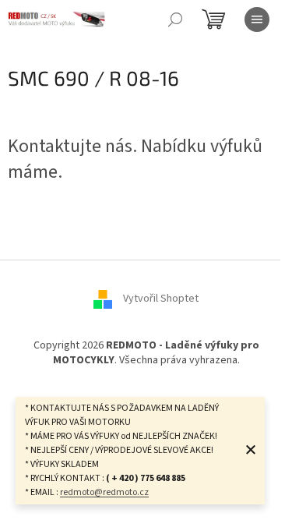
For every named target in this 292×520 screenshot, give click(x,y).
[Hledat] (175, 19)
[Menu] (257, 19)
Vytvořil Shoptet (161, 298)
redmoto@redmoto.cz (104, 492)
